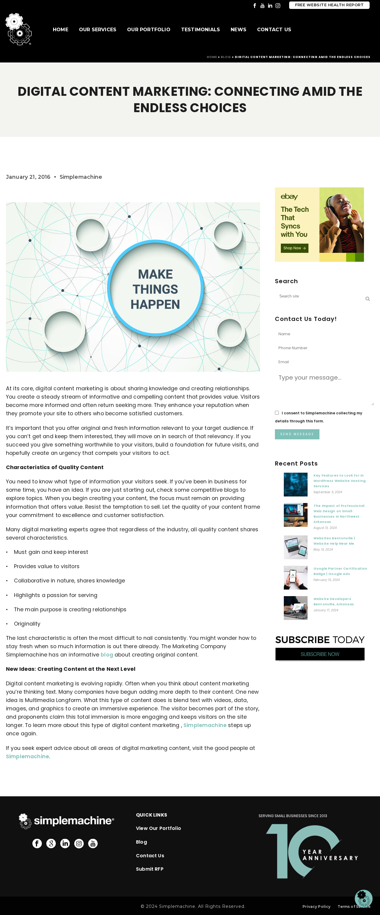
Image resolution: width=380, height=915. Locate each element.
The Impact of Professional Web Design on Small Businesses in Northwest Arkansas (339, 513)
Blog (226, 57)
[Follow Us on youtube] (93, 844)
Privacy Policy (316, 906)
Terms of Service (354, 906)
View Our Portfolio (158, 828)
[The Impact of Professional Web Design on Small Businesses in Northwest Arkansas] (296, 516)
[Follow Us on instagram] (79, 844)
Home (60, 29)
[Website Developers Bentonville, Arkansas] (296, 609)
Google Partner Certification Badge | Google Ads (340, 571)
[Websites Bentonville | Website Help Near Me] (296, 548)
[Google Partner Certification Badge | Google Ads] (296, 579)
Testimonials (200, 29)
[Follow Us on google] (51, 844)
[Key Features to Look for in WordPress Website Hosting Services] (296, 486)
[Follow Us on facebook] (37, 844)
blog (107, 654)
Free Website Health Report (329, 5)
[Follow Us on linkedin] (65, 844)
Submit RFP (150, 869)
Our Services (97, 29)
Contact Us (274, 29)
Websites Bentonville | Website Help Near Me (334, 541)
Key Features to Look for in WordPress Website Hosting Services (339, 480)
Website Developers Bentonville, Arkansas (334, 601)
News (238, 29)
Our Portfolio (148, 29)
